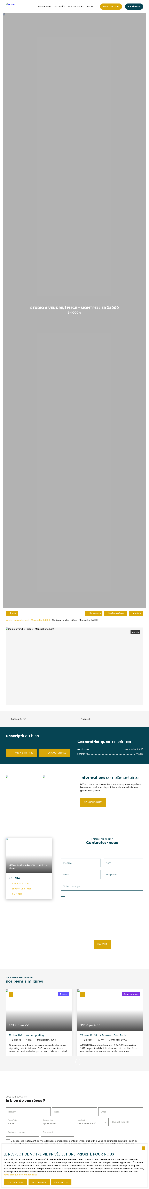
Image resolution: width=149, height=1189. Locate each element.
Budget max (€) (121, 1131)
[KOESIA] (16, 15)
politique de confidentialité (105, 938)
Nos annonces (76, 15)
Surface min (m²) (17, 1141)
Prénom (67, 872)
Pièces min (48, 1141)
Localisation (82, 1129)
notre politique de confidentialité (20, 1174)
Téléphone (111, 883)
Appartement (21, 629)
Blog (90, 15)
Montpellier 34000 (40, 629)
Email (66, 883)
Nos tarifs (60, 15)
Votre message (71, 895)
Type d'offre (12, 1129)
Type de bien (48, 1129)
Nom (108, 872)
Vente (9, 629)
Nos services (44, 15)
